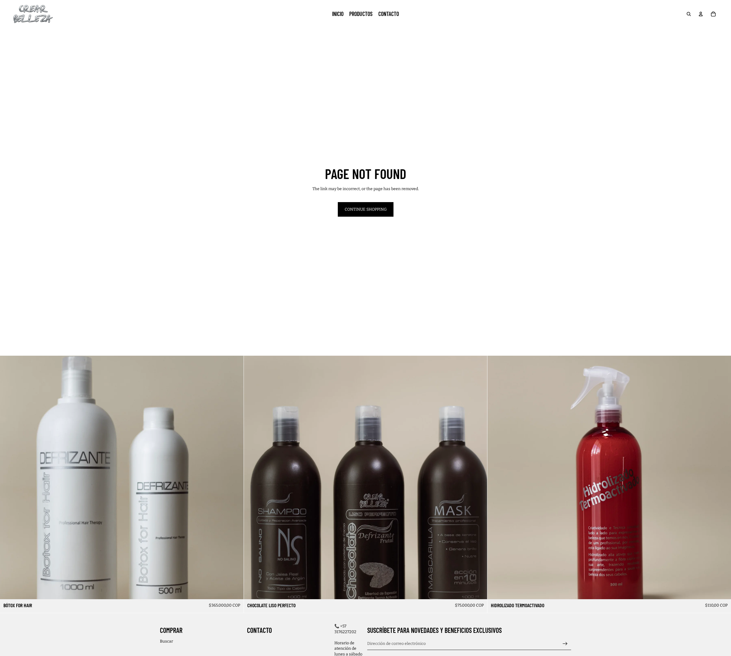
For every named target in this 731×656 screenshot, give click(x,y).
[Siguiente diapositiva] (235, 477)
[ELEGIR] (235, 590)
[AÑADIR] (722, 590)
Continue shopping (366, 209)
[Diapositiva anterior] (8, 477)
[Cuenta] (700, 14)
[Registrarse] (565, 643)
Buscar (166, 641)
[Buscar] (688, 14)
